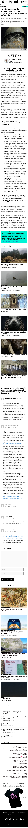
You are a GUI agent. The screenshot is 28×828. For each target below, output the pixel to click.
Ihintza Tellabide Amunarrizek (20, 767)
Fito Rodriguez (4, 700)
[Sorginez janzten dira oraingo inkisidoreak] (14, 607)
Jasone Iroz (3, 356)
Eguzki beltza (5, 699)
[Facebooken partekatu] (13, 56)
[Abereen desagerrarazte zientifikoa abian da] (14, 323)
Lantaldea (15, 814)
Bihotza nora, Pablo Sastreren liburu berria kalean (14, 677)
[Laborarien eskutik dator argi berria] (14, 346)
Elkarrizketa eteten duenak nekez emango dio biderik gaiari (13, 654)
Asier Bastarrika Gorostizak (20, 761)
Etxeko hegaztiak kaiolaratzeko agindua (12, 287)
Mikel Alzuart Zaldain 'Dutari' (7, 267)
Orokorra (2, 6)
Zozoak (5, 724)
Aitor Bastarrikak (17, 747)
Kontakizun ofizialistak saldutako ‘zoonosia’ (12, 265)
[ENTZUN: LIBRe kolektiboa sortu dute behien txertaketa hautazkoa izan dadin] (14, 367)
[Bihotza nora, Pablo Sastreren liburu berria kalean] (14, 674)
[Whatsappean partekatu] (20, 56)
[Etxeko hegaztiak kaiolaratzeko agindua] (14, 285)
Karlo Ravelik (24, 774)
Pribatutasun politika (22, 812)
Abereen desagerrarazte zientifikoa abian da (13, 333)
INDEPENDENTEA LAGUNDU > (10, 241)
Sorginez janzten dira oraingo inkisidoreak (11, 610)
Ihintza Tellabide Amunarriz (7, 679)
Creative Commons (7, 812)
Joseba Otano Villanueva (6, 635)
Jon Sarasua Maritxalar (8, 725)
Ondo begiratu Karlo (23, 763)
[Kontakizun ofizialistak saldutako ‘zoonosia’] (14, 262)
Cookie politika (9, 814)
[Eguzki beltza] (14, 696)
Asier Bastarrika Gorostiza (7, 290)
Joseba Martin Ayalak (22, 754)
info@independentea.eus (15, 824)
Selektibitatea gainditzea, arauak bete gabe (12, 632)
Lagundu (19, 814)
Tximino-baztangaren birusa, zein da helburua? (14, 310)
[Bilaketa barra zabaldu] (27, 5)
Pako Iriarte (3, 657)
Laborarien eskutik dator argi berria (14, 355)
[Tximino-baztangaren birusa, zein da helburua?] (14, 301)
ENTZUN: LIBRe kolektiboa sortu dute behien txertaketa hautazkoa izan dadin (14, 377)
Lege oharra (14, 812)
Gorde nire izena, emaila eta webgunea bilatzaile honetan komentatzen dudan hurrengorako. (13, 576)
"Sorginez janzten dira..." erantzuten (19, 746)
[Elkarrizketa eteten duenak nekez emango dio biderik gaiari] (14, 645)
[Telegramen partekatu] (18, 56)
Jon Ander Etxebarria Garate (15, 60)
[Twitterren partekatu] (11, 56)
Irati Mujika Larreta (5, 380)
